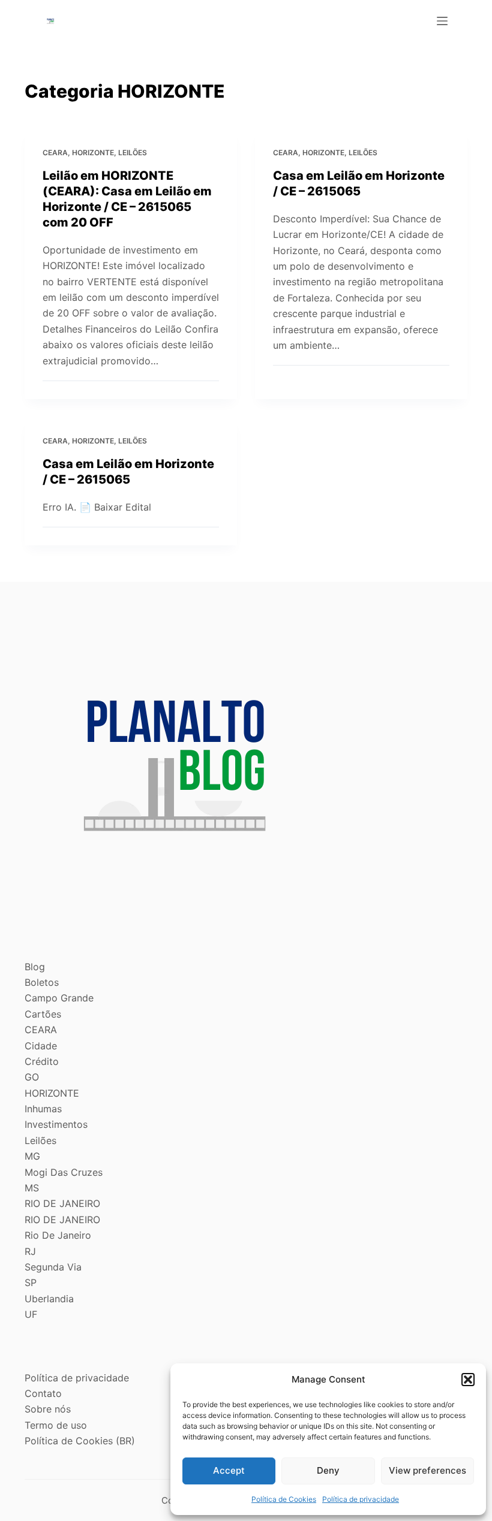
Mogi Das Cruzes (64, 1172)
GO (32, 1077)
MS (32, 1188)
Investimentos (56, 1124)
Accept (229, 1470)
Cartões (43, 1014)
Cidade (41, 1046)
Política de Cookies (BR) (80, 1441)
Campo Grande (59, 998)
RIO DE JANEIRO (62, 1203)
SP (31, 1282)
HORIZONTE (93, 152)
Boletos (42, 982)
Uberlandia (49, 1299)
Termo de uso (56, 1425)
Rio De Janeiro (58, 1235)
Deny (328, 1470)
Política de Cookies (283, 1499)
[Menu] (442, 21)
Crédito (42, 1061)
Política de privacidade (360, 1499)
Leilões (132, 152)
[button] (468, 1380)
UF (31, 1314)
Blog (35, 967)
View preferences (427, 1470)
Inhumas (43, 1109)
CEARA (55, 152)
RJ (30, 1251)
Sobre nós (48, 1409)
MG (32, 1156)
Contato (43, 1393)
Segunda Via (53, 1267)
